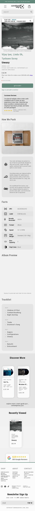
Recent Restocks (4, 474)
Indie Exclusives (4, 479)
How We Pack (16, 475)
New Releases (5, 472)
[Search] (31, 12)
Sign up (29, 503)
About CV (15, 476)
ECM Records (22, 214)
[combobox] (16, 12)
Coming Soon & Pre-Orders (5, 477)
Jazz (8, 66)
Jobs (25, 476)
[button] (5, 6)
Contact (26, 473)
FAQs (14, 477)
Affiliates (27, 477)
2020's (20, 219)
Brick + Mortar (28, 475)
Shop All (3, 480)
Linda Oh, (18, 54)
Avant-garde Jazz (11, 67)
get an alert (17, 86)
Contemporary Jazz (22, 67)
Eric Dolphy (7, 379)
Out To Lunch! (6, 382)
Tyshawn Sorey (10, 58)
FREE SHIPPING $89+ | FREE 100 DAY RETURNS (17, 1)
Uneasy (14, 440)
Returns (15, 473)
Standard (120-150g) (24, 235)
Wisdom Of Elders (22, 384)
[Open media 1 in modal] (30, 20)
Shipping (15, 472)
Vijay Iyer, (7, 54)
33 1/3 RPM (21, 230)
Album (19, 225)
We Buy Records (29, 472)
